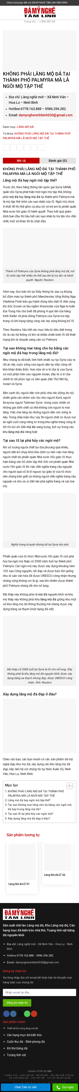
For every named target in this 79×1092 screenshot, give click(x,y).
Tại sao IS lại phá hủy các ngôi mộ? (30, 813)
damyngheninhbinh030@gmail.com (45, 115)
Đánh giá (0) (58, 161)
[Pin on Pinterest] (34, 147)
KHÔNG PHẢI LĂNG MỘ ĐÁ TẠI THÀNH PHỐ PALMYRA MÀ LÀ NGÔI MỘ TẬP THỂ (36, 793)
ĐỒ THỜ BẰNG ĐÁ (18, 1078)
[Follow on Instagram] (13, 1014)
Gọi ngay (68, 1087)
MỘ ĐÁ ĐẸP (42, 1075)
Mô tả (21, 161)
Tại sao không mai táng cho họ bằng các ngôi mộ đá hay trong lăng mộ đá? (40, 807)
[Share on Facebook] (13, 147)
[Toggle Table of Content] (67, 786)
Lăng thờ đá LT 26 (54, 874)
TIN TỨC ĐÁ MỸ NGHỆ (59, 1078)
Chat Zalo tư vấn (26, 1087)
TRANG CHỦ (10, 1075)
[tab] (21, 160)
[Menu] (5, 12)
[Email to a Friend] (27, 147)
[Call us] (27, 1014)
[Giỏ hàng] (71, 2)
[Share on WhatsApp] (6, 147)
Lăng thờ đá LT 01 (19, 884)
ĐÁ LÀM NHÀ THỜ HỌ (62, 1075)
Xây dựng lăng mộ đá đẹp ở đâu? (29, 818)
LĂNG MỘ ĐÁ (47, 21)
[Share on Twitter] (20, 147)
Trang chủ (30, 21)
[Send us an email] (20, 1014)
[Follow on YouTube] (34, 1014)
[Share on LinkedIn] (41, 147)
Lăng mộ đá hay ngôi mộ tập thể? (29, 800)
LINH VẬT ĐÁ (37, 1078)
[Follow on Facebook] (6, 1014)
